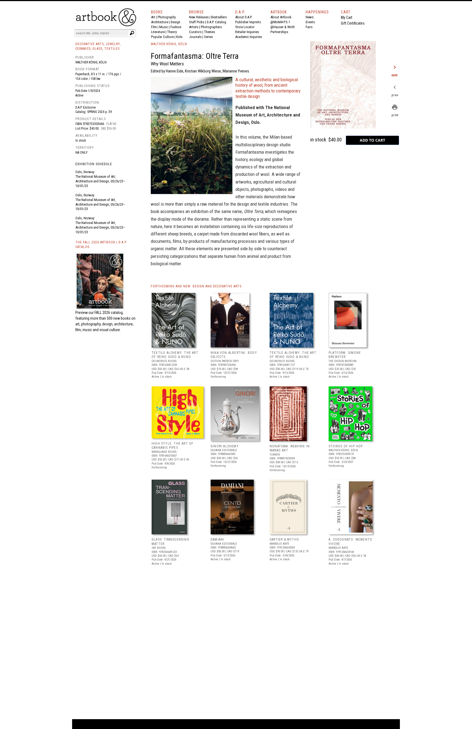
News (310, 17)
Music (163, 27)
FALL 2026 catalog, (109, 312)
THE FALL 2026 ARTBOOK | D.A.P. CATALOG (101, 244)
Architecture (159, 22)
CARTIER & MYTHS (284, 539)
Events (310, 22)
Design (175, 22)
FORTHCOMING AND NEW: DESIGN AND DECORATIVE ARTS (196, 286)
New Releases (199, 17)
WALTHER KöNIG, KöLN (169, 44)
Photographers (211, 27)
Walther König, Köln (91, 62)
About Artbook (280, 17)
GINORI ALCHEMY (225, 446)
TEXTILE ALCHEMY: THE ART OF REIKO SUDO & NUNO (175, 355)
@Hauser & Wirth (282, 27)
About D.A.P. (243, 17)
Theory (172, 32)
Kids (179, 37)
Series (208, 37)
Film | (155, 27)
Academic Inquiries (248, 37)
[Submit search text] (132, 33)
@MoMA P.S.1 (280, 22)
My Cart (346, 17)
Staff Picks (196, 22)
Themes (209, 32)
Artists (193, 27)
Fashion (175, 27)
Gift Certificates (353, 23)
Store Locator (245, 27)
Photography (167, 17)
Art (153, 17)
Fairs (309, 27)
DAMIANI (217, 539)
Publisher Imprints (248, 22)
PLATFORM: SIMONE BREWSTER (345, 355)
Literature (158, 32)
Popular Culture (162, 37)
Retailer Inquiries (247, 32)
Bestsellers (219, 17)
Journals (195, 37)
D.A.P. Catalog (216, 22)
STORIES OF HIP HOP (346, 446)
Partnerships (279, 32)
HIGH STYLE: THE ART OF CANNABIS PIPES (172, 446)
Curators (195, 32)
